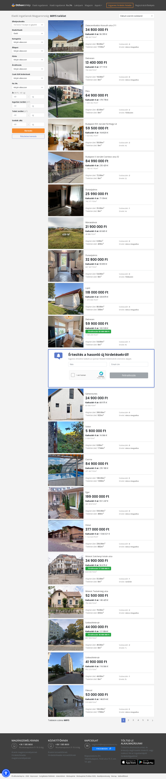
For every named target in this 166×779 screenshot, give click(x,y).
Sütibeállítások (123, 776)
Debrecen (89, 58)
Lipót (87, 288)
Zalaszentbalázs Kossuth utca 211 (100, 25)
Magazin (89, 5)
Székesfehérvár (92, 622)
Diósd (88, 525)
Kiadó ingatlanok (57, 5)
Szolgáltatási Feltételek (47, 776)
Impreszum (34, 776)
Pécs (87, 91)
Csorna (88, 459)
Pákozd (88, 690)
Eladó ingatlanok (40, 5)
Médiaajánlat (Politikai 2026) (86, 776)
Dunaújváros (91, 189)
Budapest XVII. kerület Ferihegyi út (101, 124)
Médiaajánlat (70, 776)
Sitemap (114, 776)
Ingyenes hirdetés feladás (120, 5)
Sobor (88, 426)
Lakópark (78, 5)
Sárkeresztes (91, 393)
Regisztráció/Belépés (144, 5)
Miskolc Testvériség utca (96, 591)
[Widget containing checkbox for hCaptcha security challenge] (87, 375)
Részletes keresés (28, 136)
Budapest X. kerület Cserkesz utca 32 (102, 156)
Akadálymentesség (103, 776)
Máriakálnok (91, 222)
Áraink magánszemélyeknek (24, 752)
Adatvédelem (60, 776)
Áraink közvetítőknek (57, 752)
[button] (5, 773)
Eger (87, 492)
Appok (98, 5)
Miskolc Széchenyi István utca (98, 556)
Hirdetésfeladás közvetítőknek (62, 755)
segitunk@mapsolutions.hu (104, 744)
